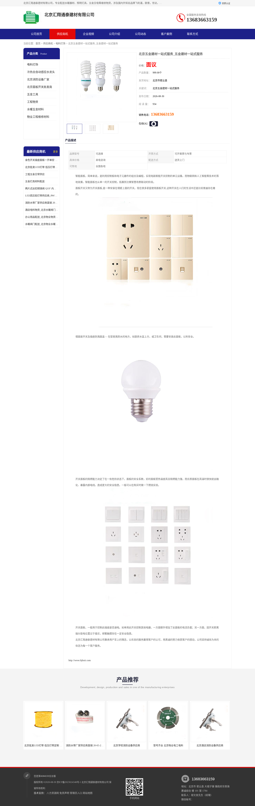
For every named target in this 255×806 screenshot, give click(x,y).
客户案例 (166, 33)
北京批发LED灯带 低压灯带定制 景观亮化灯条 (41, 167)
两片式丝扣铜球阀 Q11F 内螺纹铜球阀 (41, 188)
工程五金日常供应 (35, 174)
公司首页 (36, 33)
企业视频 (88, 33)
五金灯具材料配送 (35, 181)
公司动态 (140, 33)
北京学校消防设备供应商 (126, 745)
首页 (38, 43)
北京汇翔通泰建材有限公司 (95, 782)
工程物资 (32, 101)
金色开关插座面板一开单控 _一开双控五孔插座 (41, 160)
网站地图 (87, 793)
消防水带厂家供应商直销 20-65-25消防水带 (41, 202)
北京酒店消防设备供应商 (210, 745)
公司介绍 (114, 33)
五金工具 (32, 94)
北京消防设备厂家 (38, 79)
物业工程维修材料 (38, 116)
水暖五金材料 (35, 109)
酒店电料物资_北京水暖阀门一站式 (41, 210)
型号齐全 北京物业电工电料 (168, 745)
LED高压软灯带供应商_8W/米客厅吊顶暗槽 (41, 195)
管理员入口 (76, 793)
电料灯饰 (60, 43)
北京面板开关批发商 (39, 86)
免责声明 (64, 793)
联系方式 (192, 33)
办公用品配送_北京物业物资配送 (41, 217)
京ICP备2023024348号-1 (69, 782)
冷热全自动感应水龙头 (41, 72)
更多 (55, 151)
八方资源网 (53, 793)
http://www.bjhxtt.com (80, 660)
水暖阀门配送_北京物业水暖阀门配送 (41, 224)
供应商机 (62, 33)
